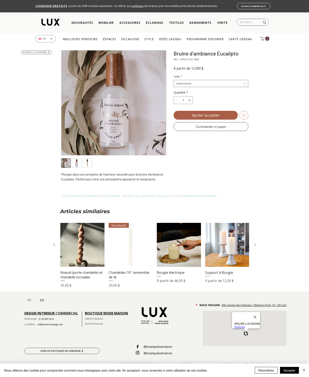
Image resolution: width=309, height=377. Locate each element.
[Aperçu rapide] (82, 245)
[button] (82, 23)
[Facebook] (137, 346)
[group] (155, 255)
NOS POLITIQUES (94, 323)
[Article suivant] (255, 244)
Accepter (289, 370)
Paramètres (266, 370)
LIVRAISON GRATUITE (51, 6)
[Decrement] (177, 100)
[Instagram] (137, 352)
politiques (138, 6)
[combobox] (211, 83)
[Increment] (189, 100)
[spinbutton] (183, 100)
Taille (178, 76)
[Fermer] (303, 370)
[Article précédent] (54, 244)
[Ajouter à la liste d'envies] (243, 115)
